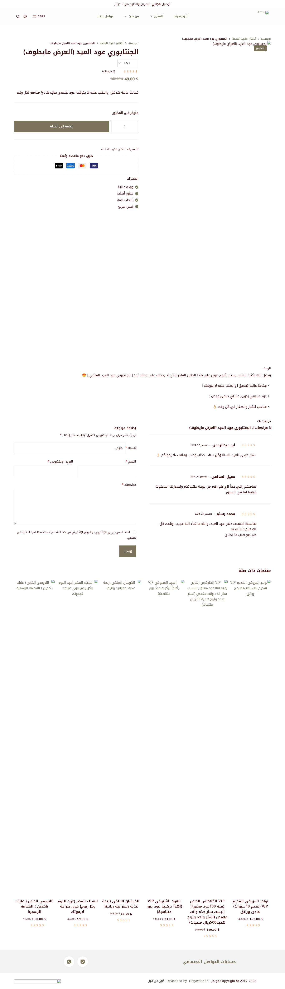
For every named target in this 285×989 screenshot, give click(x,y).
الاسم (131, 461)
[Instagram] (82, 961)
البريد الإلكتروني (60, 461)
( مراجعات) (108, 71)
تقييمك (130, 448)
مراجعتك (129, 484)
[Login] (25, 16)
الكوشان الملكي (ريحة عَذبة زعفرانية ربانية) (120, 904)
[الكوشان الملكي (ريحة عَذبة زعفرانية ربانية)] (121, 736)
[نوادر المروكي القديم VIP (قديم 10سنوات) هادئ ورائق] (250, 736)
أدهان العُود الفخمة (113, 149)
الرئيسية (181, 16)
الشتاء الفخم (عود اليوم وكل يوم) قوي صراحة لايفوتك (78, 906)
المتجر (158, 16)
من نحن (134, 16)
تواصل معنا (105, 16)
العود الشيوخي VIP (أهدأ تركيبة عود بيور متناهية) (164, 906)
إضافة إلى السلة (61, 126)
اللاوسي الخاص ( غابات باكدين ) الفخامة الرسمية (34, 906)
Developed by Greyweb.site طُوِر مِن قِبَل (178, 981)
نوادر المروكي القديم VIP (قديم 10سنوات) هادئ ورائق (250, 906)
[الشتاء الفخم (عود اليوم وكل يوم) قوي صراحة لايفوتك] (77, 736)
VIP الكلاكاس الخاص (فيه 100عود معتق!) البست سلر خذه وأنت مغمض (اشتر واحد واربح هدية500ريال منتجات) (207, 912)
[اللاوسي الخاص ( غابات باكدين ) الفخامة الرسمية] (34, 736)
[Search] (17, 16)
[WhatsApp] (69, 961)
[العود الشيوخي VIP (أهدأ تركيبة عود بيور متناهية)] (164, 736)
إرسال (128, 551)
